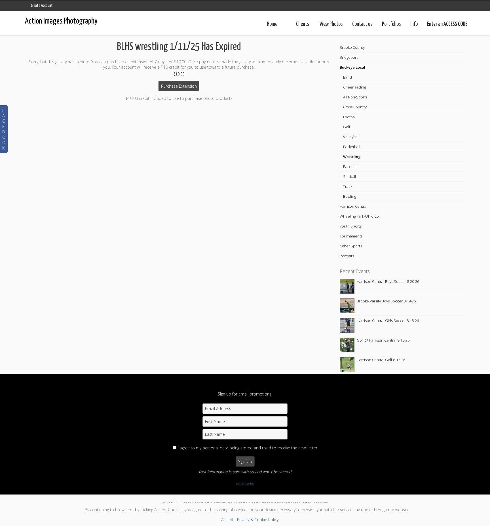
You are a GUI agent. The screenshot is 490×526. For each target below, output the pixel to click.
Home (272, 24)
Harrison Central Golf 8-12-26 (381, 359)
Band (347, 77)
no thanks (245, 484)
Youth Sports (351, 226)
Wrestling (352, 156)
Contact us (362, 24)
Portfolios (391, 24)
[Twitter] (245, 495)
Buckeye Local (352, 67)
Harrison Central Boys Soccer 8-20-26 (388, 281)
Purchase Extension (179, 86)
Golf (346, 126)
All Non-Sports (355, 97)
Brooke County (352, 47)
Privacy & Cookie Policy (257, 519)
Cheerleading (354, 87)
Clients (302, 24)
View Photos (331, 24)
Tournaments (351, 236)
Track (347, 186)
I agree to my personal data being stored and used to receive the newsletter (247, 448)
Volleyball (351, 136)
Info (414, 24)
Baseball (350, 166)
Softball (349, 176)
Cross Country (355, 107)
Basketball (351, 146)
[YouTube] (258, 495)
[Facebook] (231, 495)
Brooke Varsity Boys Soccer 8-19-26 (386, 301)
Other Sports (351, 246)
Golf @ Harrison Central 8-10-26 (383, 340)
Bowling (349, 196)
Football (349, 116)
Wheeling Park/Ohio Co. (360, 216)
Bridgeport (349, 57)
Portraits (347, 255)
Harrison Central (353, 206)
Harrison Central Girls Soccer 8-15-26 (388, 320)
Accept (227, 519)
